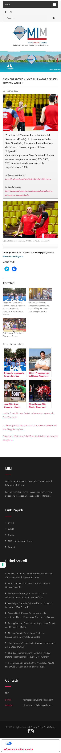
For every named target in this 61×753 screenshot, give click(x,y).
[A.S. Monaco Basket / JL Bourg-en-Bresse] (14, 324)
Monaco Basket (23, 413)
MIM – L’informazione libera (20, 541)
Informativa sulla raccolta (18, 749)
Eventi (11, 522)
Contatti (11, 547)
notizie (6, 413)
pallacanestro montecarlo (42, 413)
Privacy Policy (37, 727)
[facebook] (5, 12)
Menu (7, 4)
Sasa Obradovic (10, 417)
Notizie (11, 534)
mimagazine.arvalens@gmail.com (38, 699)
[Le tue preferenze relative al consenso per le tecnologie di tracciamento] (3, 565)
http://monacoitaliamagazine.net (37, 705)
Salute (11, 528)
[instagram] (10, 12)
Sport (12, 413)
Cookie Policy (50, 727)
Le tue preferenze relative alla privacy (33, 743)
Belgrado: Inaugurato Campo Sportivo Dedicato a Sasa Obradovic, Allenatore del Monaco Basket (14, 308)
